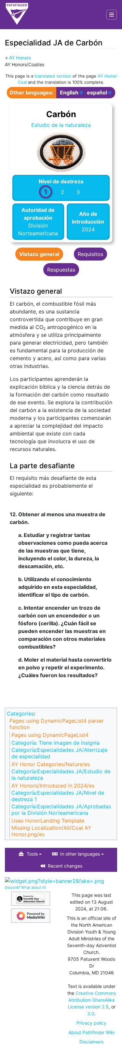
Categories (20, 713)
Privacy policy (91, 1023)
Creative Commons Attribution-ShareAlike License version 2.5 (92, 999)
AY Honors (20, 57)
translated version (52, 76)
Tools (32, 854)
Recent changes (65, 866)
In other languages (80, 854)
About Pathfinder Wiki (91, 1032)
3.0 (90, 1013)
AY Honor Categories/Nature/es (50, 764)
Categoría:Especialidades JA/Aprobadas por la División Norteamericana (61, 809)
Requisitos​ (90, 254)
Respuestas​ (61, 269)
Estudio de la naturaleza (61, 125)
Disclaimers (91, 1041)
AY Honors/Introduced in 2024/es (52, 785)
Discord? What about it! (25, 887)
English (69, 93)
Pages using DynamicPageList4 (49, 735)
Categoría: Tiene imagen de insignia (55, 742)
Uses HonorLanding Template (47, 820)
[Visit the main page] (17, 15)
